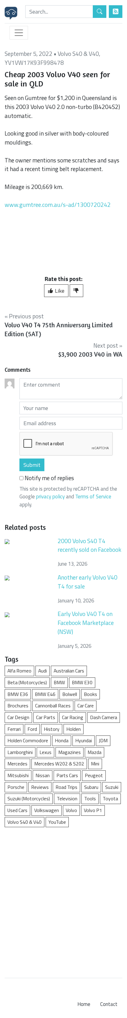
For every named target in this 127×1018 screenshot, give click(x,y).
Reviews (40, 787)
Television (67, 798)
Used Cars (17, 810)
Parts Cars (67, 775)
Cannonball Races (53, 705)
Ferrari (14, 729)
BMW (59, 682)
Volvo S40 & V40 (78, 53)
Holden (73, 729)
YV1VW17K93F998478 (34, 62)
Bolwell (69, 694)
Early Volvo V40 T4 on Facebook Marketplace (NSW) (86, 622)
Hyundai (83, 740)
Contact (108, 1004)
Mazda (94, 752)
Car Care (85, 705)
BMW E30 (82, 682)
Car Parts (45, 717)
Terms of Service (93, 496)
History (51, 729)
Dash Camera (103, 717)
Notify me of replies (48, 478)
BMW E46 (45, 694)
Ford (32, 729)
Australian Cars (69, 670)
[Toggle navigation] (19, 33)
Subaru (91, 787)
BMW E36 (17, 694)
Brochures (17, 705)
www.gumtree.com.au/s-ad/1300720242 (58, 204)
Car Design (18, 717)
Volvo (71, 810)
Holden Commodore (27, 740)
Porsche (15, 787)
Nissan (42, 775)
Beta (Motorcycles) (27, 682)
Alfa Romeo (19, 670)
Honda (61, 740)
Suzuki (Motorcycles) (28, 798)
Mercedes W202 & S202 (59, 763)
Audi (42, 670)
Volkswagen (46, 810)
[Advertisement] (63, 899)
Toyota (110, 798)
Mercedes (17, 763)
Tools (90, 798)
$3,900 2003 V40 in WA (90, 354)
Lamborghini (20, 752)
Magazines (69, 752)
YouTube (57, 822)
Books (90, 694)
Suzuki (111, 787)
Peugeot (94, 775)
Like (59, 291)
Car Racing (72, 717)
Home (83, 1004)
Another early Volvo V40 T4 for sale (87, 582)
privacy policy (50, 496)
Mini (95, 763)
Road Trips (66, 787)
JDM (103, 740)
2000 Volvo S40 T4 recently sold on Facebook (89, 545)
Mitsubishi (18, 775)
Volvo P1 (93, 810)
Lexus (45, 752)
